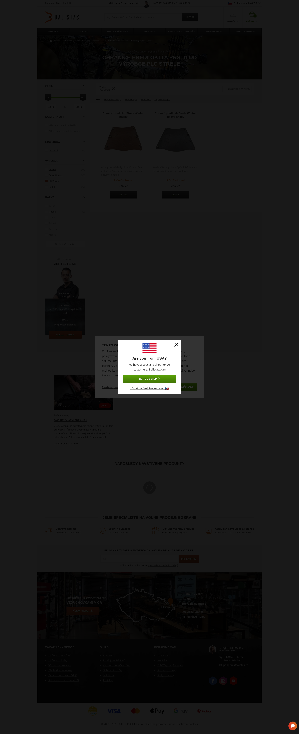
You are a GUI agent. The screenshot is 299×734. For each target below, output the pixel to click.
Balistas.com (157, 369)
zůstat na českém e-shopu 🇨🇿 (149, 388)
